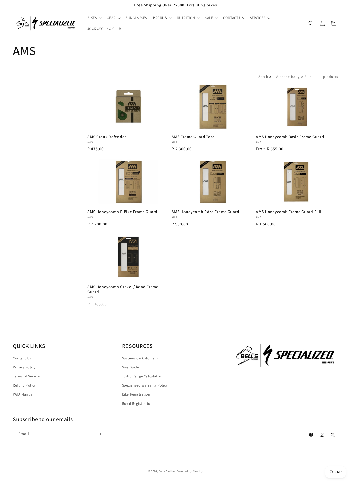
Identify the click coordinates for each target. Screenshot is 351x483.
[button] (94, 17)
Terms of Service (26, 376)
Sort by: (264, 76)
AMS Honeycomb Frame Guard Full (288, 211)
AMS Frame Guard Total (194, 136)
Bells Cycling (167, 471)
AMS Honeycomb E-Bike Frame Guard (122, 211)
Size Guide (130, 367)
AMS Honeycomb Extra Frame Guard (205, 211)
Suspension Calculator (141, 358)
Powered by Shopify (190, 471)
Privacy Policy (24, 367)
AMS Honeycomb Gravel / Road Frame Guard (123, 289)
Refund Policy (24, 385)
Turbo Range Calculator (141, 376)
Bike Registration (136, 394)
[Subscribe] (99, 434)
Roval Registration (137, 403)
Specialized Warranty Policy (145, 385)
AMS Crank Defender (106, 136)
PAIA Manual (23, 394)
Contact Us (22, 358)
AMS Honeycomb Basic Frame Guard (290, 136)
